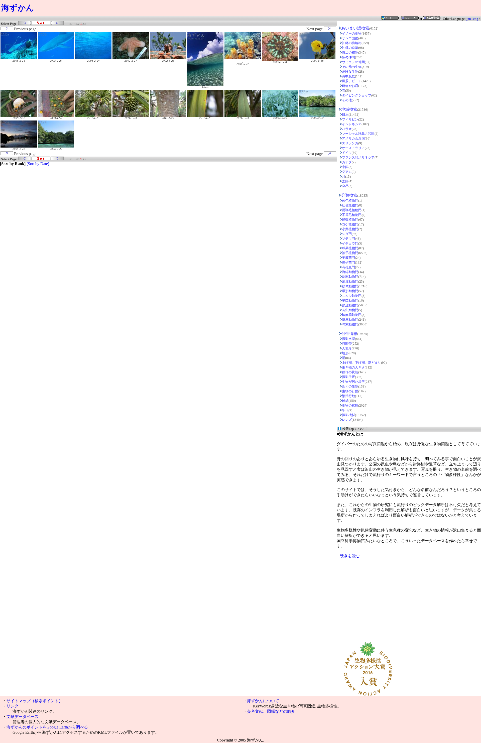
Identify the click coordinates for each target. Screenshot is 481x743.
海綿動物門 (350, 272)
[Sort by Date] (38, 164)
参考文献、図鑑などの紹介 (271, 711)
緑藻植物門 (350, 219)
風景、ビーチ (352, 81)
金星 (345, 186)
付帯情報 (349, 333)
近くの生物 (350, 386)
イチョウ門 (350, 243)
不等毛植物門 (352, 215)
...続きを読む (348, 556)
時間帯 (347, 343)
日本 (345, 114)
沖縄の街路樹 (352, 43)
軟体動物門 (350, 286)
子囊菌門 (348, 258)
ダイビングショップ (356, 95)
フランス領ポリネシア (358, 157)
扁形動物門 (350, 281)
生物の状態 (350, 405)
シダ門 (347, 234)
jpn (468, 19)
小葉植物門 (350, 229)
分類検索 (349, 195)
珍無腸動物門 (352, 315)
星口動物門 (350, 300)
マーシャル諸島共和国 (358, 134)
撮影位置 (348, 377)
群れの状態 (350, 372)
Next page (315, 29)
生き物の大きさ (353, 367)
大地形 (347, 348)
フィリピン (350, 119)
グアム (347, 172)
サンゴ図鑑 (350, 38)
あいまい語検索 (355, 28)
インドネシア (352, 124)
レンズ (347, 420)
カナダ (347, 162)
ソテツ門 (348, 238)
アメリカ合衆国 (353, 138)
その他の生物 (352, 67)
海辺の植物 (350, 52)
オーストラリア (353, 148)
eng (475, 19)
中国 (345, 167)
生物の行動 (350, 391)
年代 (345, 410)
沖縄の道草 (350, 48)
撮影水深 (348, 339)
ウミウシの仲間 (353, 62)
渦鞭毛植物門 (352, 210)
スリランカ (350, 143)
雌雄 (345, 401)
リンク (13, 706)
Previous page (24, 29)
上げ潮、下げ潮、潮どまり (361, 362)
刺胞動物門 (350, 277)
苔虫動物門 (350, 310)
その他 (347, 100)
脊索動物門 (350, 324)
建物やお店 (350, 86)
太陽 (345, 181)
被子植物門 (350, 253)
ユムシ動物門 (352, 296)
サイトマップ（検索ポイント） (35, 701)
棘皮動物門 (350, 319)
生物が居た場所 (353, 382)
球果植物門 (350, 248)
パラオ (347, 129)
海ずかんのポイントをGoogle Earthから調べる (47, 727)
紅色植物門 (350, 205)
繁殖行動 (348, 396)
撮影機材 (348, 415)
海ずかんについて (263, 701)
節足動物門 (350, 305)
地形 (345, 353)
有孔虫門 (348, 267)
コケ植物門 (350, 224)
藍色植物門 (350, 200)
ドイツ (347, 153)
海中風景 (348, 76)
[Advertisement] (409, 594)
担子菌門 (348, 262)
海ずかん (17, 7)
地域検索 (349, 109)
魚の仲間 (348, 57)
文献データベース (23, 716)
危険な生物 (350, 71)
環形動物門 (350, 291)
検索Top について (355, 429)
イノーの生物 (352, 33)
